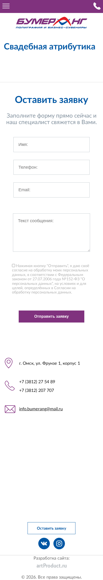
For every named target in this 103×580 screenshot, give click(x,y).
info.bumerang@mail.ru (41, 409)
